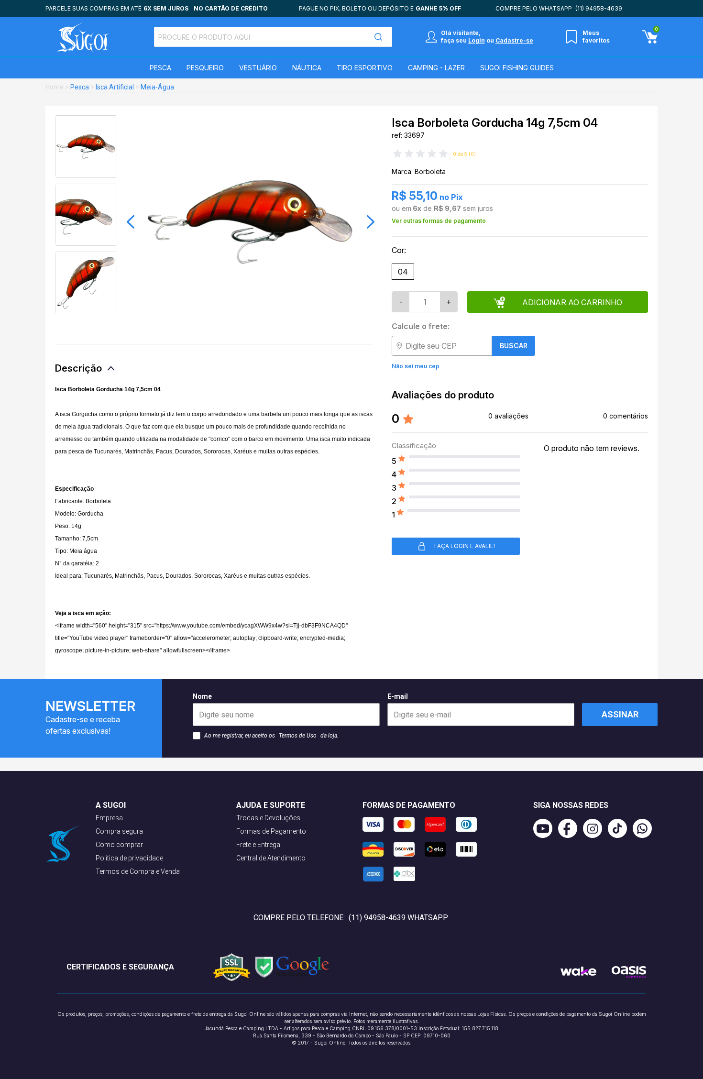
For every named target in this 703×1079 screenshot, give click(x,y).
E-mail (397, 696)
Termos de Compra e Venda (138, 871)
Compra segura (119, 831)
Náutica (306, 68)
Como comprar (119, 844)
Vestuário (258, 68)
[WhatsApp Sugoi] (645, 828)
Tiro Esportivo (365, 68)
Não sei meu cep (415, 366)
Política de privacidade (129, 858)
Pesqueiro (205, 68)
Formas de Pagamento (271, 831)
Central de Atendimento (271, 858)
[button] (130, 221)
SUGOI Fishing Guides (517, 68)
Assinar (620, 714)
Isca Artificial (115, 87)
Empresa (109, 818)
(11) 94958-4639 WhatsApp (398, 917)
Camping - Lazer (436, 68)
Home (54, 87)
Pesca (160, 68)
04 (403, 271)
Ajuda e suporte (270, 805)
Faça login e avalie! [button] (464, 546)
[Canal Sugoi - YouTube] (545, 828)
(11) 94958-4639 (598, 8)
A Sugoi (111, 805)
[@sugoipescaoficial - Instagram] (595, 828)
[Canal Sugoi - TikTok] (620, 828)
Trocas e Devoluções (268, 818)
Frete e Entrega (258, 844)
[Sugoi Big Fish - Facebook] (570, 828)
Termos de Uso (298, 735)
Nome (202, 696)
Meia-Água (157, 87)
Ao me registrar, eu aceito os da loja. (271, 735)
